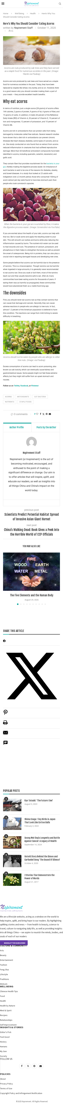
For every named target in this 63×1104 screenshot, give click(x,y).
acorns (8, 397)
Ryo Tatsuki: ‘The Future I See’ (38, 800)
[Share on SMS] (5, 744)
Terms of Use (6, 1088)
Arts (2, 950)
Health (33, 13)
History (3, 1042)
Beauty (3, 955)
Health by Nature (7, 1006)
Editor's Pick (5, 1032)
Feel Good (4, 1037)
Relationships (6, 1020)
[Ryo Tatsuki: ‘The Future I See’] (12, 805)
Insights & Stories (11, 1027)
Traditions (4, 979)
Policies (5, 1074)
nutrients (9, 402)
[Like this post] (37, 414)
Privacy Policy (6, 1084)
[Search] (59, 4)
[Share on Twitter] (43, 414)
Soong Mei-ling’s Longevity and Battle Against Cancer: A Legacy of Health (42, 839)
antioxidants (23, 397)
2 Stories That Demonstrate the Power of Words (39, 877)
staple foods (25, 402)
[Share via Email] (50, 414)
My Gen (3, 1051)
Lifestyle (4, 974)
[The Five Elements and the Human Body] (31, 572)
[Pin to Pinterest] (47, 414)
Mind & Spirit (5, 1010)
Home (5, 13)
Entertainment (6, 960)
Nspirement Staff (23, 27)
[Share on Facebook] (40, 414)
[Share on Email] (5, 734)
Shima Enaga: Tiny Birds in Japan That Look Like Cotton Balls (39, 821)
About (3, 1079)
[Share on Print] (5, 724)
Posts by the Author (46, 427)
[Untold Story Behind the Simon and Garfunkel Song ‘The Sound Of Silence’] (12, 861)
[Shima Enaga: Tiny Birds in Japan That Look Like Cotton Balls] (12, 824)
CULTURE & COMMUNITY (13, 945)
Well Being (19, 13)
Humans (3, 1046)
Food (2, 996)
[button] (5, 578)
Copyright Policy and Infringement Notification (21, 1093)
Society (3, 1056)
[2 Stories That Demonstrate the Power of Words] (12, 880)
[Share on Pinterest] (5, 713)
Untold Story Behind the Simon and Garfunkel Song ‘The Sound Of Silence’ (42, 858)
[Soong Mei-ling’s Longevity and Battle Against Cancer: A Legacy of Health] (12, 842)
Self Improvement (8, 1025)
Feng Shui (4, 969)
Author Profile (16, 427)
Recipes (3, 1015)
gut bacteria (40, 397)
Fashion (3, 965)
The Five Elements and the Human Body (31, 595)
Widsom (3, 984)
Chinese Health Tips (9, 991)
